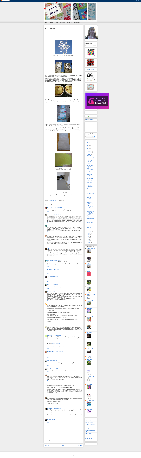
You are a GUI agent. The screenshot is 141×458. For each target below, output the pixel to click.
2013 (88, 146)
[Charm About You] (97, 108)
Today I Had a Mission (89, 161)
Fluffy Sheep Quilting (91, 294)
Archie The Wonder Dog (51, 214)
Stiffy (73, 202)
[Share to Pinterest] (63, 200)
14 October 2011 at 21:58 (58, 260)
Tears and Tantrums (89, 195)
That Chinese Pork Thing (89, 436)
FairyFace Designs (90, 316)
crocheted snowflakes (50, 202)
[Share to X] (61, 200)
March (89, 240)
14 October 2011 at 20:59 (58, 207)
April (88, 239)
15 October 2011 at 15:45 (55, 374)
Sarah (48, 225)
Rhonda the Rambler (50, 351)
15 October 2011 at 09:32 (57, 335)
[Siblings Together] (91, 56)
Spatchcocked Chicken (89, 435)
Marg (48, 291)
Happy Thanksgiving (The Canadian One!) (90, 206)
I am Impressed (90, 178)
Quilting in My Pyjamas (91, 348)
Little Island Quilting (90, 279)
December (89, 151)
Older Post (80, 445)
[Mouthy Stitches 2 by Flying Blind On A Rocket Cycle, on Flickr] (90, 69)
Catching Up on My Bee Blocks (90, 169)
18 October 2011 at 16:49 (54, 419)
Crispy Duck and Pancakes (90, 424)
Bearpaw (88, 271)
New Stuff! (89, 155)
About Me (51, 22)
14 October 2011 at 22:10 (53, 276)
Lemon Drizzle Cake (89, 428)
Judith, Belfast (49, 335)
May (88, 237)
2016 (88, 142)
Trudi (48, 276)
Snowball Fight (90, 176)
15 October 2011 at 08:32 (57, 326)
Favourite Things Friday (90, 163)
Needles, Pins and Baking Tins (90, 368)
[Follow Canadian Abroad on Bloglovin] (90, 137)
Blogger (76, 455)
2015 (88, 143)
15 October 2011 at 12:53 (54, 368)
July (88, 234)
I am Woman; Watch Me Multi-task (89, 225)
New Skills (89, 227)
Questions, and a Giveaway (90, 229)
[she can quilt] (90, 90)
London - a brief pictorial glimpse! (90, 166)
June (89, 236)
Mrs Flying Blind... (50, 260)
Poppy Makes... (89, 308)
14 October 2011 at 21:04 (60, 214)
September (90, 231)
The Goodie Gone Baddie (90, 209)
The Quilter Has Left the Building (90, 172)
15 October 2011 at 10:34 (56, 343)
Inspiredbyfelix (49, 248)
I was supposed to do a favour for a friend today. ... (90, 219)
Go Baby (61, 202)
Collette (48, 419)
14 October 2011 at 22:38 (54, 284)
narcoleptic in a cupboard (89, 333)
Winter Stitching (90, 183)
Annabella (49, 269)
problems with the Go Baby (67, 202)
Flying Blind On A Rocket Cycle (90, 324)
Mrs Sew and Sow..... (90, 263)
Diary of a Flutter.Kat (90, 376)
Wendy (48, 360)
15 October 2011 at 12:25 (59, 351)
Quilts (57, 22)
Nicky (48, 284)
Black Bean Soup (88, 420)
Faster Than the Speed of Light (90, 200)
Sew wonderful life (90, 300)
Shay (48, 397)
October (89, 154)
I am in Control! (90, 222)
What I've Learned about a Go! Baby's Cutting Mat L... (90, 213)
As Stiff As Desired (90, 193)
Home (46, 22)
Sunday (88, 188)
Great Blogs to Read (76, 22)
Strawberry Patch (50, 207)
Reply (48, 211)
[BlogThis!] (60, 200)
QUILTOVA (89, 356)
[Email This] (59, 200)
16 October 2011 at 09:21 (56, 408)
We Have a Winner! (89, 216)
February (89, 242)
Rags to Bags (89, 409)
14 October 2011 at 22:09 (55, 269)
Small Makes (62, 22)
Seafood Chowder (88, 433)
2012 (88, 148)
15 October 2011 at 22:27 (53, 397)
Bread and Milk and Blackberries (90, 392)
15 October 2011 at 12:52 (54, 360)
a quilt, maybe (89, 286)
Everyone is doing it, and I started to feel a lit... (90, 158)
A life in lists (89, 297)
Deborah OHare (50, 326)
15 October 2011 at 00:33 (53, 291)
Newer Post (47, 445)
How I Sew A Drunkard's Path (89, 191)
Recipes (68, 22)
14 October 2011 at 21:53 (57, 248)
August (89, 233)
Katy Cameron (49, 408)
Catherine (49, 374)
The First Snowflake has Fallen (90, 186)
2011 (88, 149)
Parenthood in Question (89, 198)
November (89, 152)
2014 (88, 145)
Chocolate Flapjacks (89, 422)
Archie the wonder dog (91, 248)
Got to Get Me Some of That (90, 180)
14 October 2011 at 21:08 (54, 225)
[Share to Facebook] (62, 200)
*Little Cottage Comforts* (89, 360)
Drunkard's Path (57, 202)
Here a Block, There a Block (90, 203)
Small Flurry (89, 182)
